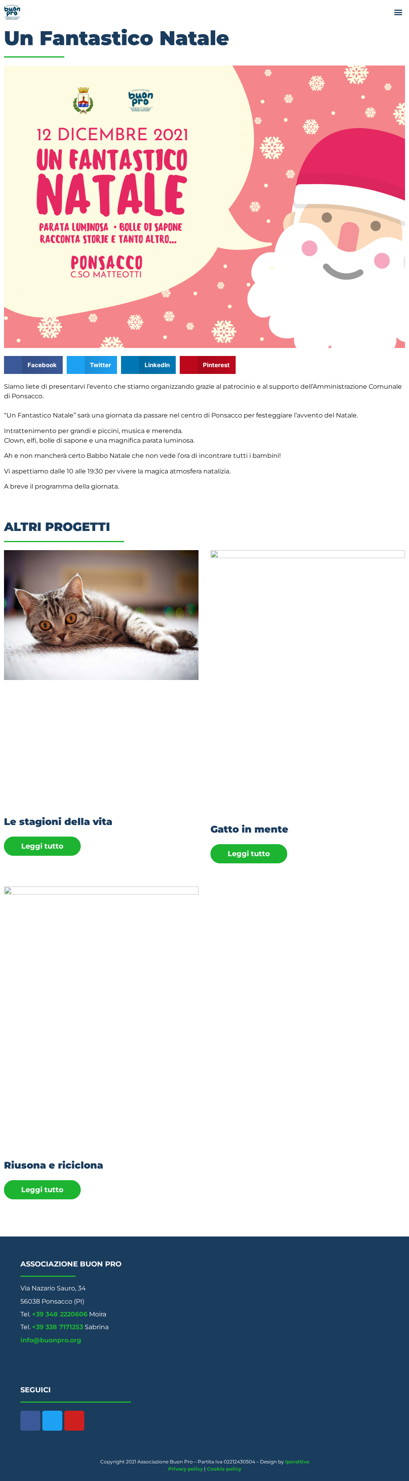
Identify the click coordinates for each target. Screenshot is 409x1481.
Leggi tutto (42, 846)
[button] (398, 12)
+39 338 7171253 (57, 1327)
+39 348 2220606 (59, 1314)
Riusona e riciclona (53, 1165)
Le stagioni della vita (58, 821)
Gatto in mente (249, 829)
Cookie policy (224, 1469)
